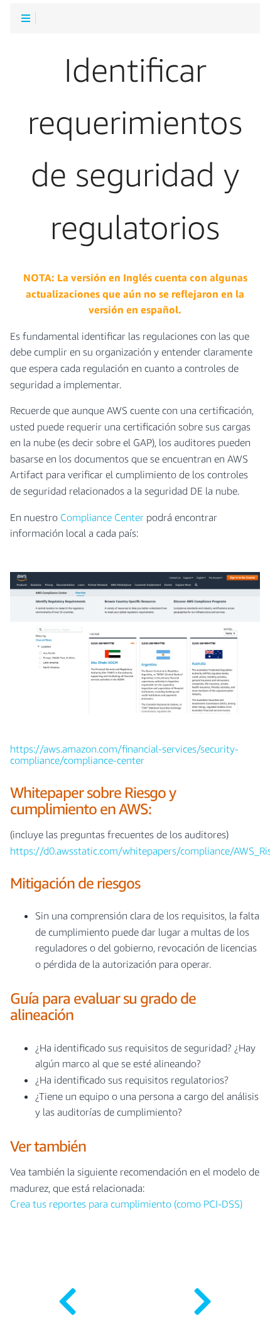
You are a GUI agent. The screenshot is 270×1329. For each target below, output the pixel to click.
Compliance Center (102, 518)
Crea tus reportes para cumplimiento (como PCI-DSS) (126, 1204)
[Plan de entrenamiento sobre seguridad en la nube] (202, 1297)
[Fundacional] (67, 1297)
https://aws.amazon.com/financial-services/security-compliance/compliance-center (124, 755)
